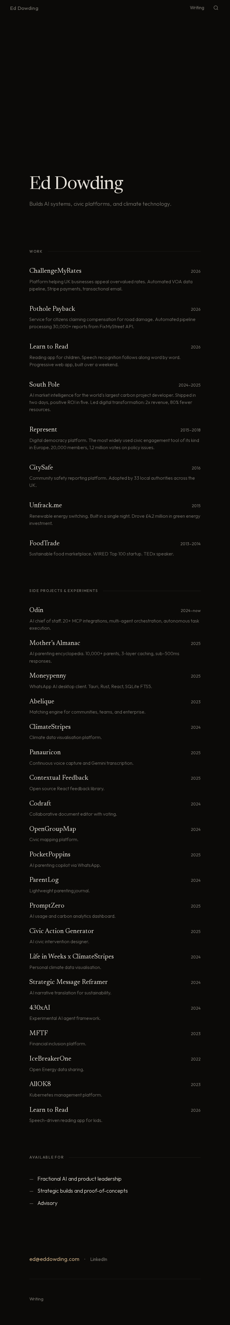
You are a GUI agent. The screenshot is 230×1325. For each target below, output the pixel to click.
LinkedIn (98, 1259)
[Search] (216, 8)
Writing (197, 7)
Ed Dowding (24, 8)
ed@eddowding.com (54, 1259)
